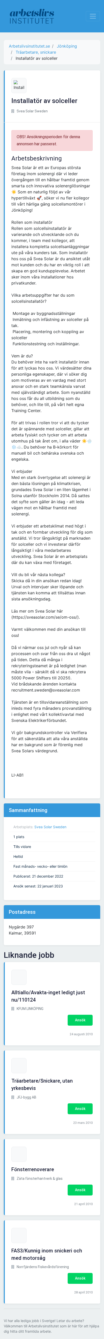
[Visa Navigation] (93, 16)
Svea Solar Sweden (50, 827)
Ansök (80, 1020)
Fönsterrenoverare (32, 1169)
